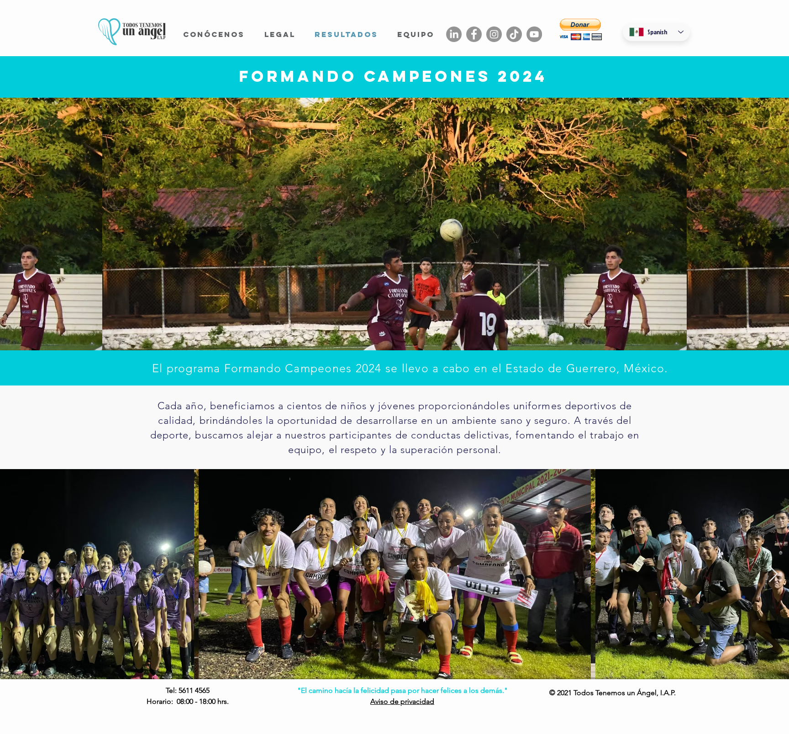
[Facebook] (474, 34)
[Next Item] (773, 574)
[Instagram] (494, 34)
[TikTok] (514, 34)
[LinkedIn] (454, 34)
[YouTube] (534, 34)
